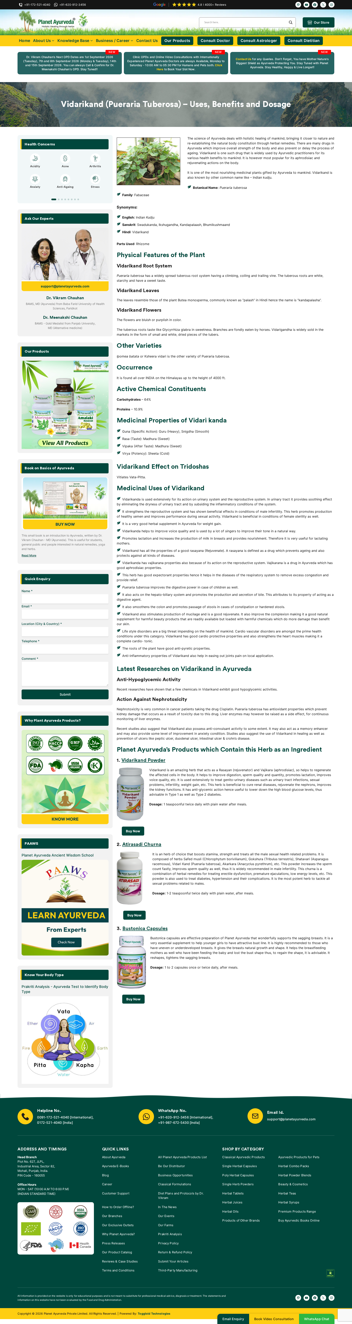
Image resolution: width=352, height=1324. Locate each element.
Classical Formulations (174, 1184)
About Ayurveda (113, 1157)
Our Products (177, 40)
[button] (52, 199)
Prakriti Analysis (170, 1234)
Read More (29, 555)
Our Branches (112, 1216)
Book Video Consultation (274, 1319)
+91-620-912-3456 (173, 1117)
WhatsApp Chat (316, 1319)
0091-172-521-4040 (53, 1117)
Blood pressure (65, 190)
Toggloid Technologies (154, 1313)
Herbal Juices (232, 1202)
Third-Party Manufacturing (177, 1270)
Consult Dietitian (304, 40)
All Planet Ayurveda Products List (182, 1157)
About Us (42, 40)
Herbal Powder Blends (294, 1175)
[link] (70, 63)
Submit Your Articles (173, 1261)
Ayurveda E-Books (115, 1166)
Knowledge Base (73, 40)
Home (24, 40)
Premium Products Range (297, 1211)
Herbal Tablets (233, 1193)
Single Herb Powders (238, 1184)
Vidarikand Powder (143, 760)
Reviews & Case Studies (120, 1261)
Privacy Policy (168, 1243)
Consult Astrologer (259, 40)
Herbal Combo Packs (293, 1166)
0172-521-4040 (49, 1123)
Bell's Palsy (65, 166)
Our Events (166, 1216)
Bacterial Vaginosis (35, 166)
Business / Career (113, 40)
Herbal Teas (287, 1193)
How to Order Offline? (118, 1207)
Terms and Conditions (118, 1270)
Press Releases (113, 1243)
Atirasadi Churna (141, 844)
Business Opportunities (175, 1175)
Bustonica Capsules (145, 928)
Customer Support (115, 1193)
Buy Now (133, 831)
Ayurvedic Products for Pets (298, 1157)
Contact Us (147, 40)
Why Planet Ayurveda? (118, 1234)
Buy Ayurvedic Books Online (299, 1220)
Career (107, 1184)
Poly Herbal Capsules (238, 1175)
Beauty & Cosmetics (293, 1184)
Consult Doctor (215, 40)
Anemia (35, 190)
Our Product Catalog (117, 1252)
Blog (105, 1175)
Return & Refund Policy (175, 1252)
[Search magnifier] (291, 22)
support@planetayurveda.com (65, 286)
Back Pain (95, 190)
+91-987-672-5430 (173, 1123)
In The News (167, 1207)
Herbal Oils (230, 1211)
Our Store (321, 22)
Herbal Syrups (288, 1202)
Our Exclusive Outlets (118, 1225)
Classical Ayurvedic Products (243, 1157)
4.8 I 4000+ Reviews (212, 4)
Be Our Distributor (171, 1166)
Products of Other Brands (241, 1220)
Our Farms (165, 1225)
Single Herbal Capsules (239, 1166)
